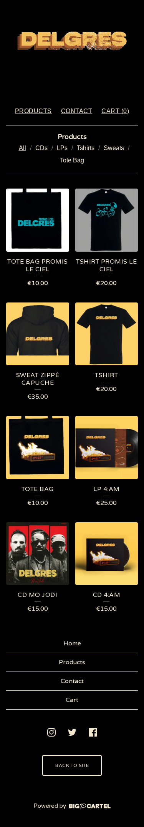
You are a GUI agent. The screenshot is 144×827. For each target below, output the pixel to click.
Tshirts (85, 148)
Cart (72, 700)
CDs (41, 148)
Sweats (114, 148)
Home (72, 643)
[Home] (72, 50)
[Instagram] (51, 732)
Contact (77, 111)
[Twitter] (72, 732)
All (22, 148)
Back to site (72, 765)
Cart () (115, 111)
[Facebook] (93, 732)
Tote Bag (72, 160)
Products (33, 111)
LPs (62, 148)
